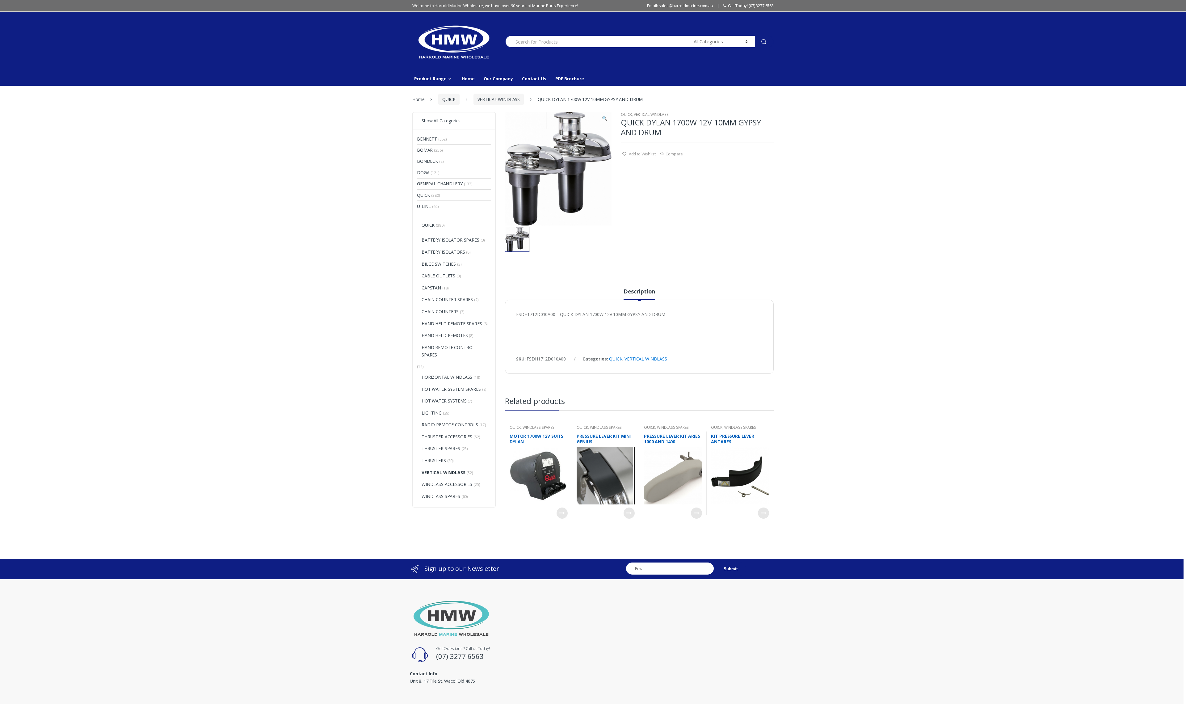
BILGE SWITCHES (439, 264)
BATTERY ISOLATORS (443, 252)
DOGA (423, 172)
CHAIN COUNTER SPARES (447, 299)
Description (639, 292)
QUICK (448, 99)
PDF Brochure (569, 79)
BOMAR (425, 150)
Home (468, 79)
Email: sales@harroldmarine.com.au (680, 5)
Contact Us (534, 79)
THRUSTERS (434, 460)
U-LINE (424, 206)
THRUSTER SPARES (441, 448)
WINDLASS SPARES (538, 427)
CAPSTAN (431, 288)
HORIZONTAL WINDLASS (447, 377)
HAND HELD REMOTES (445, 335)
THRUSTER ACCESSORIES (447, 437)
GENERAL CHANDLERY (440, 184)
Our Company (498, 79)
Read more (562, 513)
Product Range (430, 79)
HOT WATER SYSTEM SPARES (451, 389)
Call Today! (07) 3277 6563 (751, 5)
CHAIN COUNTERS (440, 311)
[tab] (639, 294)
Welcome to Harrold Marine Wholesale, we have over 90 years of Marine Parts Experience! (495, 5)
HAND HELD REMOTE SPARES (452, 324)
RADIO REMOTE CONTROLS (450, 425)
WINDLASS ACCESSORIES (447, 484)
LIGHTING (432, 413)
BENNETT (427, 139)
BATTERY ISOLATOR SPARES (450, 240)
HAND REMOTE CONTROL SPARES (448, 351)
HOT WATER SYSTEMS (444, 401)
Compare (674, 154)
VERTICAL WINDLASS (498, 99)
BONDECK (427, 161)
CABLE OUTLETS (438, 276)
